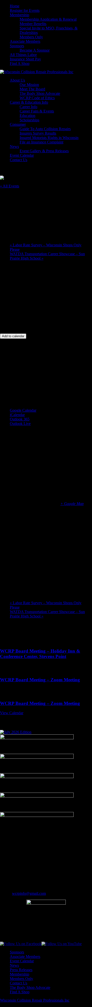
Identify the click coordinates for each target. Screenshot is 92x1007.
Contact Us (18, 160)
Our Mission (29, 85)
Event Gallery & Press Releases (44, 151)
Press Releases (21, 970)
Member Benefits (33, 24)
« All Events (9, 186)
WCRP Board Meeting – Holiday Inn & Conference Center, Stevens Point (40, 653)
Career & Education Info (29, 102)
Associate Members (25, 41)
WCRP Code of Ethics (37, 98)
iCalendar (17, 415)
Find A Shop (19, 63)
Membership (19, 15)
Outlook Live (20, 423)
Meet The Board (32, 89)
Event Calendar (22, 155)
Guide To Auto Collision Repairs (45, 129)
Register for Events (24, 10)
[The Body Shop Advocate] (15, 732)
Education (27, 115)
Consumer (18, 124)
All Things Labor (23, 55)
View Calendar (11, 713)
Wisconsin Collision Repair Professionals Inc (34, 1000)
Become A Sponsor (35, 50)
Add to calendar (13, 336)
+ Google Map (72, 504)
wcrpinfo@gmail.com (29, 893)
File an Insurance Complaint (41, 142)
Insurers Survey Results (38, 133)
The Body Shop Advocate (40, 93)
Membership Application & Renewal (48, 19)
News (14, 146)
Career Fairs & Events (37, 111)
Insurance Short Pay (25, 59)
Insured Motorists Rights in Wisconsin (49, 138)
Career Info (28, 107)
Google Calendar (23, 410)
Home (14, 6)
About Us (17, 80)
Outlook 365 (19, 419)
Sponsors (17, 46)
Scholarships (29, 120)
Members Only (31, 37)
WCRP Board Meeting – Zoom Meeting (40, 679)
